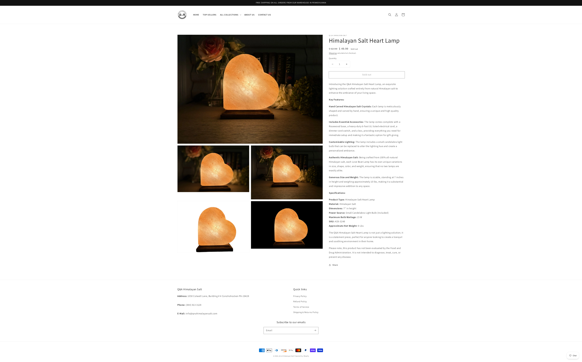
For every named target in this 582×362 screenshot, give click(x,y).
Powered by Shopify (301, 356)
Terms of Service (301, 307)
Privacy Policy (299, 296)
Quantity (332, 58)
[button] (389, 14)
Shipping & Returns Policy (305, 312)
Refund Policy (300, 301)
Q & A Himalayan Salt (286, 356)
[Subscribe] (315, 330)
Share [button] (335, 265)
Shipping (333, 53)
